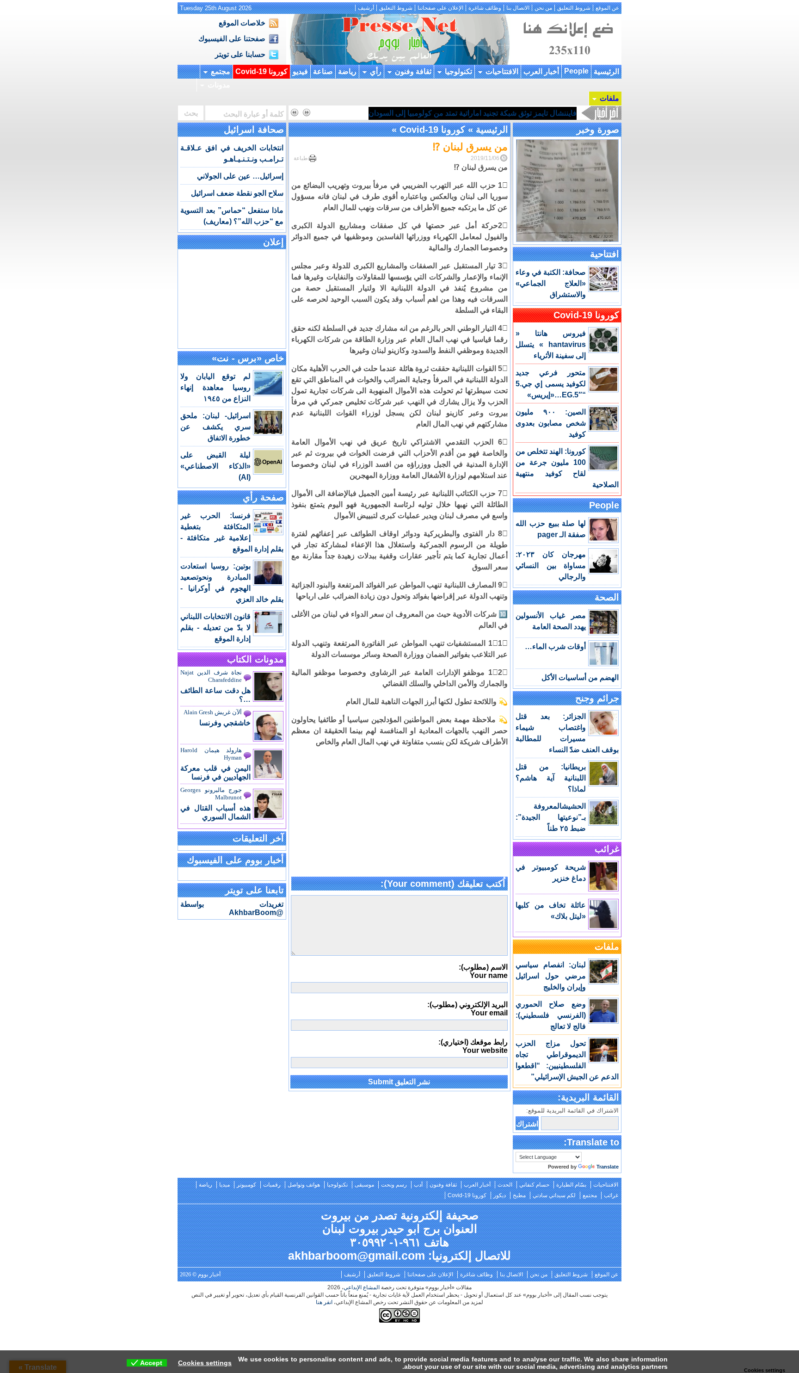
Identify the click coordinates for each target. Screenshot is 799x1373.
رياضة (347, 71)
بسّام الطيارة (571, 1184)
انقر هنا (324, 1302)
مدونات (219, 85)
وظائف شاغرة (484, 8)
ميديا (224, 1184)
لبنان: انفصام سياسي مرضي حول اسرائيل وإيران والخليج (551, 976)
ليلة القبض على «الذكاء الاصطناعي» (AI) (215, 466)
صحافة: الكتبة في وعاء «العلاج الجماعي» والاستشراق (551, 283)
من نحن (543, 8)
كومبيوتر (246, 1184)
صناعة (323, 71)
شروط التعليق (573, 8)
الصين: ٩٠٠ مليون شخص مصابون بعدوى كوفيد (551, 423)
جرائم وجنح (597, 698)
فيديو (300, 71)
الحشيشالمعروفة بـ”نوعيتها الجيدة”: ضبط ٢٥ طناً (551, 817)
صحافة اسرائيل (254, 129)
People (576, 71)
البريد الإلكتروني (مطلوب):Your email (467, 1009)
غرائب (607, 849)
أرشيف (366, 8)
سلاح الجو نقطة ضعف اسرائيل (237, 193)
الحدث (505, 1184)
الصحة (607, 597)
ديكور (499, 1195)
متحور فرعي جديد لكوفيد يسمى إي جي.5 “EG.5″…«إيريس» (551, 384)
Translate (607, 1166)
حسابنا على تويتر (240, 54)
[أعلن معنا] (567, 62)
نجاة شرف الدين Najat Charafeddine (211, 676)
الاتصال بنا (517, 8)
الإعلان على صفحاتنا (440, 8)
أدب (418, 1184)
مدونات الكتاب (255, 659)
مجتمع (220, 71)
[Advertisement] (399, 812)
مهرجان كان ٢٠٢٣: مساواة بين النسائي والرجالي (551, 565)
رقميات (272, 1184)
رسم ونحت (394, 1184)
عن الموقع (607, 8)
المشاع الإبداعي (362, 1287)
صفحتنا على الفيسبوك (231, 39)
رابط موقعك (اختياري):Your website (473, 1046)
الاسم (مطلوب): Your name (483, 971)
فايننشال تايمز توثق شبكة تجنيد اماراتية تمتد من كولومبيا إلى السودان (473, 113)
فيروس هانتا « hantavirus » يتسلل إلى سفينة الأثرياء (551, 344)
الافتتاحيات (502, 71)
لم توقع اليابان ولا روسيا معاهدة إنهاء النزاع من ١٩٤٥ (215, 387)
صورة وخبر (598, 129)
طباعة (301, 158)
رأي (375, 71)
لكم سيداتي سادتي (554, 1195)
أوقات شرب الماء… (555, 646)
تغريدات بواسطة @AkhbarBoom (231, 908)
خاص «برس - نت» (248, 358)
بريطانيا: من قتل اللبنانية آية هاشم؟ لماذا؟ (551, 778)
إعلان (273, 242)
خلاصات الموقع (242, 23)
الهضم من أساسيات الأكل (580, 677)
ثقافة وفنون (413, 71)
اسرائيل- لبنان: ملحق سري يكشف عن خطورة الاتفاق (215, 427)
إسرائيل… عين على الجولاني (240, 176)
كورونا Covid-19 (261, 71)
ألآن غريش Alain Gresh (213, 712)
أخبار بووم (399, 39)
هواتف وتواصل (304, 1184)
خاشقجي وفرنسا (225, 723)
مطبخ (519, 1195)
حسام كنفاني (534, 1184)
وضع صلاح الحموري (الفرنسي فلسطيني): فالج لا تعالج (551, 1015)
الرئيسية (606, 71)
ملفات (609, 98)
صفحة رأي (263, 497)
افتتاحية (604, 254)
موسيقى (364, 1184)
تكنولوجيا (458, 71)
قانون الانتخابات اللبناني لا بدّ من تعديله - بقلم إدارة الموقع (215, 627)
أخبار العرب (541, 71)
